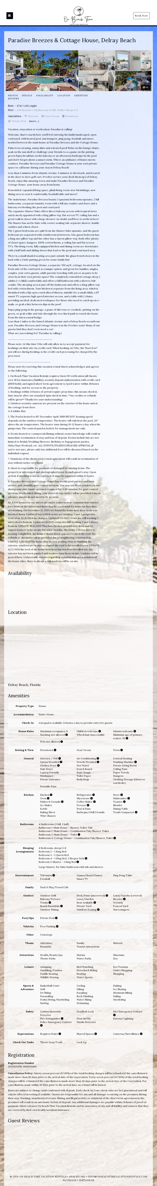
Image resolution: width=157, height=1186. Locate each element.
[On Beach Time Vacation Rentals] (78, 16)
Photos (13, 95)
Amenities (81, 95)
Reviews (13, 98)
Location (63, 95)
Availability (44, 95)
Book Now (141, 15)
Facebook (70, 1180)
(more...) (34, 121)
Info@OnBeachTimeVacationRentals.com (117, 1176)
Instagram (86, 1180)
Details (27, 95)
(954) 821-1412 (77, 1176)
